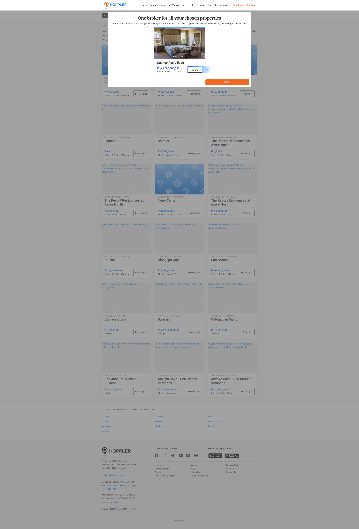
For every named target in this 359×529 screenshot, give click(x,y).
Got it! (227, 82)
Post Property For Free (244, 5)
